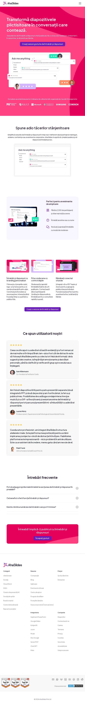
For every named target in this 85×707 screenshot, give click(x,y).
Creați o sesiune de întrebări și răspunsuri (43, 309)
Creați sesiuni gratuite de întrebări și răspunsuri (42, 44)
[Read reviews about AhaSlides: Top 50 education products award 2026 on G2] (25, 683)
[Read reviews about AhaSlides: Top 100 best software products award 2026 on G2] (15, 683)
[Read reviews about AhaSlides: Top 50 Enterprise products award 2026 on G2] (6, 683)
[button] (80, 3)
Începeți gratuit (42, 538)
